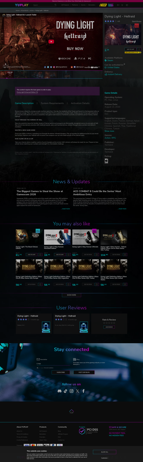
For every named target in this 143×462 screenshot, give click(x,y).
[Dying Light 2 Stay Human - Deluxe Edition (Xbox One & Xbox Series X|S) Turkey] (114, 237)
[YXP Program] (103, 5)
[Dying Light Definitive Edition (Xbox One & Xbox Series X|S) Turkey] (85, 267)
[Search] (55, 5)
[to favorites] (139, 49)
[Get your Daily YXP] (110, 5)
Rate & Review (136, 21)
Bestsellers (42, 434)
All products (24, 10)
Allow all (104, 452)
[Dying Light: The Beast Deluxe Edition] (29, 237)
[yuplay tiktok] (65, 391)
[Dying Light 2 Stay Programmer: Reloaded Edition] (57, 237)
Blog (59, 431)
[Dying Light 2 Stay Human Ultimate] (85, 237)
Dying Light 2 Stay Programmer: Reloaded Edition (54, 247)
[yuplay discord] (59, 391)
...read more (65, 209)
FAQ (59, 437)
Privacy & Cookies (22, 437)
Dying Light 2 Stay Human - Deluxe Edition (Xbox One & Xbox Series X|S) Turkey (113, 248)
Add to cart (130, 49)
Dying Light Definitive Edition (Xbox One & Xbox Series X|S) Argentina (57, 277)
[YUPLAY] (21, 5)
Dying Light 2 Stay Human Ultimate (85, 247)
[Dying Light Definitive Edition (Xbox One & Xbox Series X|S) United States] (114, 267)
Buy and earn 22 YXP (132, 52)
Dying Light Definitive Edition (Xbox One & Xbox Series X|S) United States (114, 278)
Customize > (104, 458)
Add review (109, 327)
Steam (110, 60)
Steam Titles (43, 440)
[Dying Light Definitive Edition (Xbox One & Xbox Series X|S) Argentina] (57, 267)
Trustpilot (82, 427)
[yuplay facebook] (83, 391)
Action (32, 10)
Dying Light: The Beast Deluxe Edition (27, 247)
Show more (109, 131)
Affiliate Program (63, 434)
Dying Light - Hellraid (27, 316)
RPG (114, 138)
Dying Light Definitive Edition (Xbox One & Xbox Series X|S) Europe (29, 277)
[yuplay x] (77, 391)
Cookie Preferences (22, 440)
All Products (43, 431)
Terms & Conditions (48, 368)
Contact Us (61, 440)
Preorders (42, 437)
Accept (46, 368)
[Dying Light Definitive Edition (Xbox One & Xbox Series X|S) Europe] (29, 267)
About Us (19, 431)
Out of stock (88, 254)
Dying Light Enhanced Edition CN (27, 92)
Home (17, 10)
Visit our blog (84, 372)
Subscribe (61, 372)
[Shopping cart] (122, 5)
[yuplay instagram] (71, 391)
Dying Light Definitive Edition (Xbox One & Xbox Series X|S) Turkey (85, 277)
